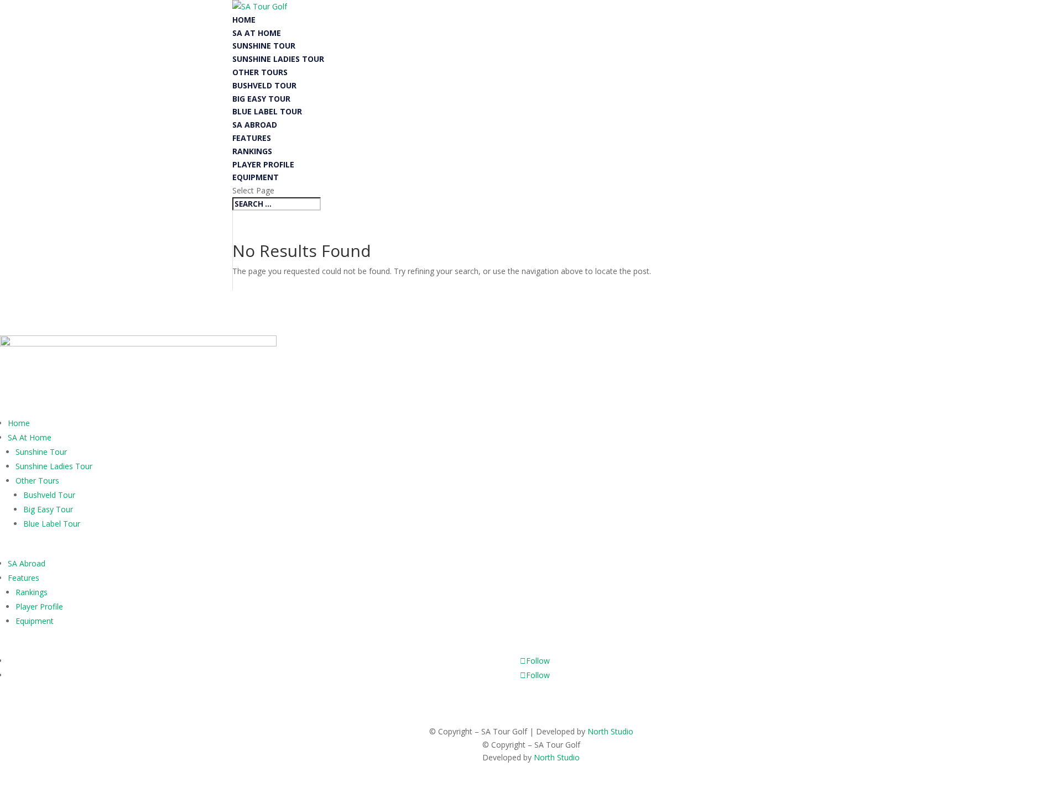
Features (251, 138)
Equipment (255, 177)
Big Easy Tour (261, 98)
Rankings (252, 151)
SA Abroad (254, 124)
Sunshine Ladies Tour (278, 59)
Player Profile (263, 164)
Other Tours (260, 72)
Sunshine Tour (263, 45)
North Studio (610, 731)
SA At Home (256, 33)
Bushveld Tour (264, 85)
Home (244, 19)
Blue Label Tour (267, 111)
